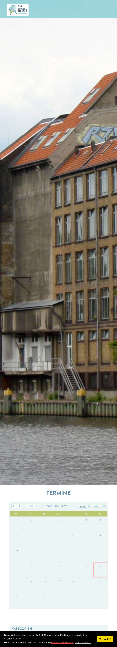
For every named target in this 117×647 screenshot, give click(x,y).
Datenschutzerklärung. (62, 642)
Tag (89, 506)
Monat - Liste (99, 506)
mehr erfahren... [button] (83, 642)
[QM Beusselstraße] (18, 10)
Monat (82, 506)
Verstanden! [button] (105, 639)
